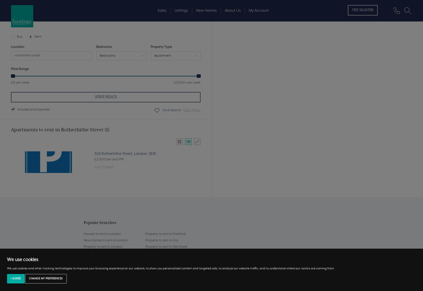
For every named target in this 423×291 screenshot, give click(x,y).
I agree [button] (16, 278)
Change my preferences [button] (46, 278)
